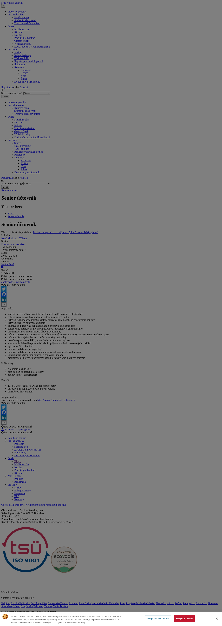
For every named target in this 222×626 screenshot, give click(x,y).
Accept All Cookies (184, 618)
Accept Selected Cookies (158, 618)
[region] (111, 619)
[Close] (216, 618)
